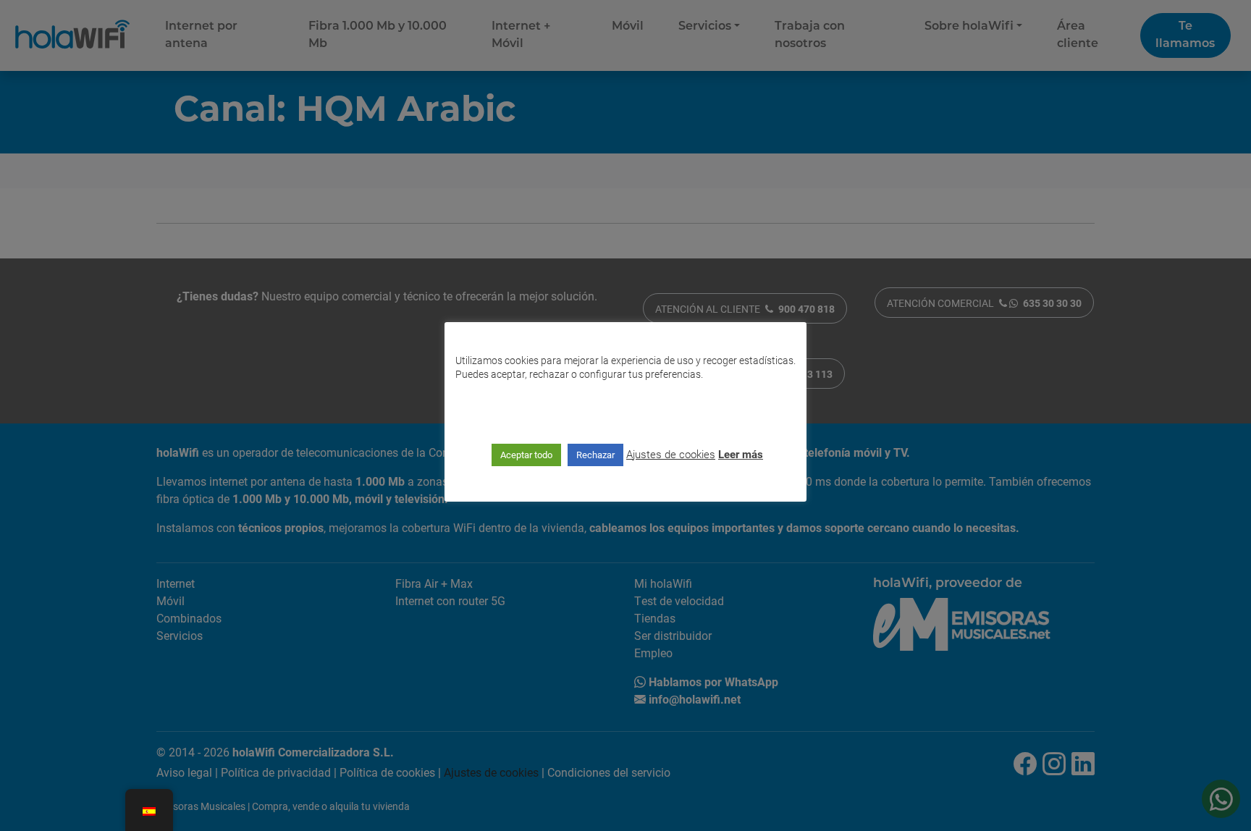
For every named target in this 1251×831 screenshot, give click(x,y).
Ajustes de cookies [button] (670, 454)
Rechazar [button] (595, 454)
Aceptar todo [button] (526, 454)
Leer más (740, 454)
